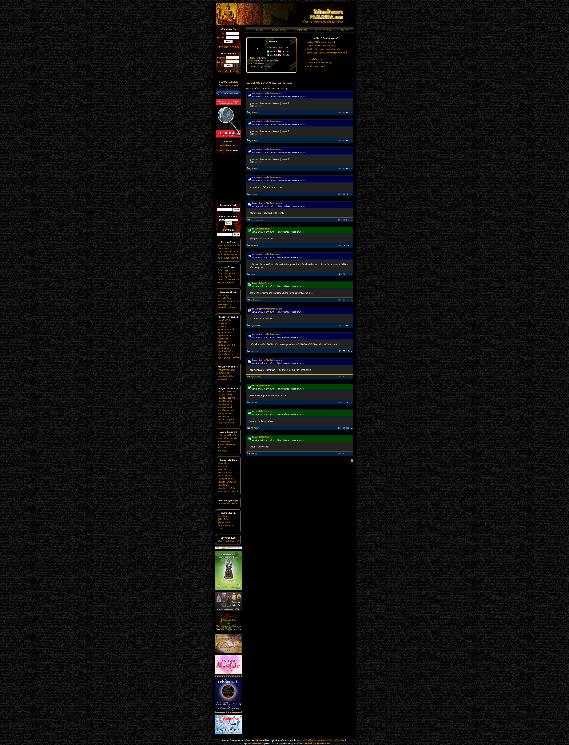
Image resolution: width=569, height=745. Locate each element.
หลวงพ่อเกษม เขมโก (226, 329)
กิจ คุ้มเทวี (255, 428)
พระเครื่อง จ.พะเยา (225, 404)
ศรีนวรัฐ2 (255, 454)
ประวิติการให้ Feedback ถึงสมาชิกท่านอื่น (323, 49)
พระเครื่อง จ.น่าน (225, 401)
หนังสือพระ (222, 448)
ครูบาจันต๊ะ (222, 342)
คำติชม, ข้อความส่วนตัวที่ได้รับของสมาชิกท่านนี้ (326, 53)
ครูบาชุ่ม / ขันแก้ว (225, 336)
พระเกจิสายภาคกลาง (226, 479)
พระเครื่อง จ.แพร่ (225, 407)
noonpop (254, 351)
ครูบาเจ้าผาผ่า (224, 339)
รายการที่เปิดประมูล (314, 59)
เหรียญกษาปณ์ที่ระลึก (227, 435)
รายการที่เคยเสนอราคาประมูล (319, 63)
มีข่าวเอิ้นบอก (223, 516)
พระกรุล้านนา (223, 466)
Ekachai (254, 245)
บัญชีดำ (221, 528)
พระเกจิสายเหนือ (225, 472)
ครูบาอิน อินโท (224, 348)
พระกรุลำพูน (223, 295)
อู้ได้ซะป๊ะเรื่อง (223, 519)
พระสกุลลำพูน (224, 463)
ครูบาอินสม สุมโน (225, 351)
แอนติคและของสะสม (226, 444)
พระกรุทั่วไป (223, 469)
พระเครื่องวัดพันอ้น (226, 376)
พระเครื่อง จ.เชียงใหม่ (227, 392)
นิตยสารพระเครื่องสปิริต (228, 252)
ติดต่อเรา (344, 30)
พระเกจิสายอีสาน (225, 476)
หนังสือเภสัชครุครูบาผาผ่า (228, 258)
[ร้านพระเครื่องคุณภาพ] (228, 93)
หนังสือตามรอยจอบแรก (228, 255)
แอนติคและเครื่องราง (226, 283)
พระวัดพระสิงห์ (224, 373)
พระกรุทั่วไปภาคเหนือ (227, 308)
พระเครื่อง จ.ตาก (225, 416)
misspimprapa (257, 220)
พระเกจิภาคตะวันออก (227, 482)
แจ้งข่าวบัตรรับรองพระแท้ (228, 541)
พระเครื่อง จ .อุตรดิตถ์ (227, 420)
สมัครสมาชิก (222, 47)
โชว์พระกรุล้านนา (225, 270)
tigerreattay (256, 325)
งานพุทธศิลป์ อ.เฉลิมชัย (227, 438)
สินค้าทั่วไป (222, 451)
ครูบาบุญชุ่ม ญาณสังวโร (228, 357)
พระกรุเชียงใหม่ (224, 298)
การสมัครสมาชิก (301, 30)
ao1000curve (256, 300)
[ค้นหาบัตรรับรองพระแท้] (228, 137)
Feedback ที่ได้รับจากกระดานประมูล (321, 46)
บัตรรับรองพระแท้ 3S (324, 30)
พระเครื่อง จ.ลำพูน (225, 395)
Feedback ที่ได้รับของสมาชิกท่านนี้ (320, 42)
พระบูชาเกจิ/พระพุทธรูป (228, 491)
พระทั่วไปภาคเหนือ (226, 423)
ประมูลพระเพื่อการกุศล (227, 504)
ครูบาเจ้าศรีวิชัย (224, 320)
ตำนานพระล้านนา (279, 30)
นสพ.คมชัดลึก (224, 248)
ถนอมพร (254, 402)
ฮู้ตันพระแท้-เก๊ (224, 522)
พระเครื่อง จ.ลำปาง (226, 410)
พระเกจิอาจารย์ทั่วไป (226, 488)
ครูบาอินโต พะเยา (225, 354)
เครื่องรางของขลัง (225, 441)
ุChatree (254, 112)
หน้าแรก (259, 30)
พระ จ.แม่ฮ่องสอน (225, 413)
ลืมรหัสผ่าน (234, 47)
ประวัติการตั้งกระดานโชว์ (316, 66)
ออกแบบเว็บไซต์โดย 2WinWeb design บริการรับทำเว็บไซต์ (320, 740)
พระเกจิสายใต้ (224, 485)
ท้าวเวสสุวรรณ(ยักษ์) (226, 370)
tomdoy (254, 194)
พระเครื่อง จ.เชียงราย (226, 398)
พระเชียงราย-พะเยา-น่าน (228, 301)
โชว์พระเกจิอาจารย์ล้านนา (229, 273)
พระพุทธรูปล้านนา (225, 304)
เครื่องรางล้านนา (225, 379)
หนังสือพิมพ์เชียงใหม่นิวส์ (228, 245)
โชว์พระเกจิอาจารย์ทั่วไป (228, 280)
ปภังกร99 (255, 274)
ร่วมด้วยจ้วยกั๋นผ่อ (225, 525)
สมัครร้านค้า (223, 71)
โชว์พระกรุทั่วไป (224, 276)
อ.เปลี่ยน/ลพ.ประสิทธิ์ (226, 345)
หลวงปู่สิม (222, 326)
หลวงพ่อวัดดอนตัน (225, 332)
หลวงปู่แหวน (223, 323)
